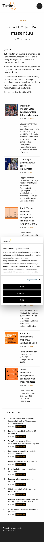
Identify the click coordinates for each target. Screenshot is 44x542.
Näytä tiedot (32, 280)
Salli (22, 287)
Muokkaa (20, 293)
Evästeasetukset (10, 530)
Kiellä (22, 300)
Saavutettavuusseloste (12, 528)
